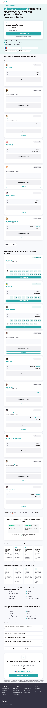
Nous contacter (27, 690)
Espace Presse (27, 692)
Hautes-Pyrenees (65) (32, 615)
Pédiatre (3, 692)
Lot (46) (29, 611)
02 (15, 512)
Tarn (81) (29, 616)
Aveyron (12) (11, 613)
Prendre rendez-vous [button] (23, 277)
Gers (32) (11, 618)
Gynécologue (4, 690)
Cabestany (30, 591)
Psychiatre (4, 694)
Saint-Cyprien (12, 596)
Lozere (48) (29, 613)
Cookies (37, 694)
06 (26, 512)
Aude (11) (11, 611)
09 (32, 512)
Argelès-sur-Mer (12, 598)
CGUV (10, 704)
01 (12, 512)
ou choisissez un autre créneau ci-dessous (23, 36)
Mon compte (41, 1)
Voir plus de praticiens (10, 244)
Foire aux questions (27, 688)
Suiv (37, 512)
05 (23, 512)
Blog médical (15, 688)
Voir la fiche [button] (23, 84)
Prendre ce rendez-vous (23, 33)
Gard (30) (11, 615)
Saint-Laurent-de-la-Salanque (15, 600)
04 (20, 512)
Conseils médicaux (16, 694)
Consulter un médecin (22, 675)
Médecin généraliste (5, 688)
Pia (28, 593)
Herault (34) (29, 609)
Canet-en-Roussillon (13, 593)
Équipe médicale (16, 690)
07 (28, 512)
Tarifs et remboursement (17, 692)
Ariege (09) (11, 609)
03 (18, 512)
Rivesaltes (30, 596)
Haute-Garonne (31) (13, 616)
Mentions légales (5, 704)
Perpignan (11, 591)
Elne (28, 594)
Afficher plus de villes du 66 (33, 598)
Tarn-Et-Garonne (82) (32, 618)
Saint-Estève (12, 594)
